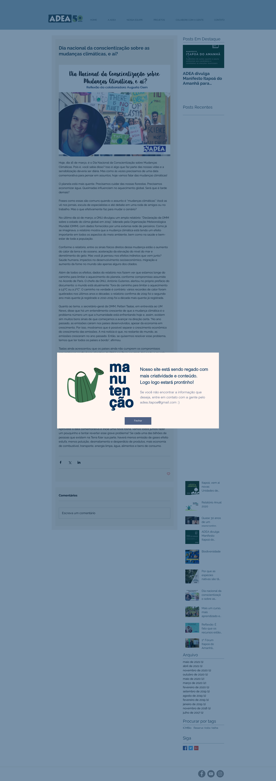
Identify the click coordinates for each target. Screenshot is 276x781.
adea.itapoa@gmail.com (158, 402)
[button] (138, 421)
